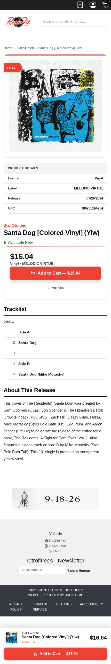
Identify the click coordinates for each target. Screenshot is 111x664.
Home (8, 48)
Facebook (57, 541)
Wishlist (58, 288)
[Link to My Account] (93, 6)
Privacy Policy (16, 607)
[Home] (18, 21)
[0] (106, 6)
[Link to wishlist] (80, 6)
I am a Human (79, 571)
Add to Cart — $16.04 (59, 273)
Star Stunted (25, 48)
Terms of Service (40, 607)
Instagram (57, 546)
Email (57, 551)
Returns (64, 604)
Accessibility (91, 604)
